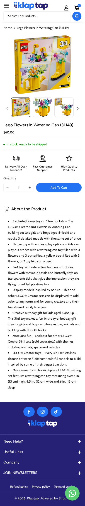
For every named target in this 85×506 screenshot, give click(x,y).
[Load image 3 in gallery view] (64, 107)
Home (7, 28)
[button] (7, 5)
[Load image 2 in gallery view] (42, 107)
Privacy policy (41, 486)
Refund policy (19, 486)
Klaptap (33, 498)
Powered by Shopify (56, 498)
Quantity (9, 178)
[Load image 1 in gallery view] (20, 107)
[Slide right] (78, 108)
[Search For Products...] (76, 16)
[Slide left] (7, 108)
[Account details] (66, 8)
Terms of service (64, 486)
